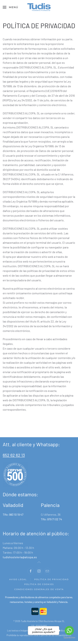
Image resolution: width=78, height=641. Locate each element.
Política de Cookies (39, 584)
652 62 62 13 (14, 455)
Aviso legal (18, 579)
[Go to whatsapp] (69, 630)
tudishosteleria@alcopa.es (20, 557)
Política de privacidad (51, 579)
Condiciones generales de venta (39, 589)
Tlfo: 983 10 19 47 (13, 514)
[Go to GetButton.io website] (69, 637)
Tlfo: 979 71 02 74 (51, 519)
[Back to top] (39, 562)
